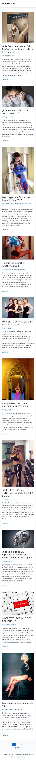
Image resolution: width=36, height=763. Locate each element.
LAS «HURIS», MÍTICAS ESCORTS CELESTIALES (15, 405)
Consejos (5, 117)
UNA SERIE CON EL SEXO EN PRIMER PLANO (17, 323)
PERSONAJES (26, 204)
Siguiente (18, 748)
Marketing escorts (15, 269)
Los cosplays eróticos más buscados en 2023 (16, 199)
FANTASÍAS (17, 204)
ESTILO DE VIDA (7, 204)
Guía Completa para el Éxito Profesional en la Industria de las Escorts (18, 49)
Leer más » (5, 80)
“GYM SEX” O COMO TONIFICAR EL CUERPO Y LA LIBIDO (17, 493)
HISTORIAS (5, 709)
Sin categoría (6, 56)
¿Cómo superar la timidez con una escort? (16, 112)
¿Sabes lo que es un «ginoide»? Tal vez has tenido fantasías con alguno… (18, 554)
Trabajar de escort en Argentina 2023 (13, 264)
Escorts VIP (8, 3)
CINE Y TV (5, 328)
